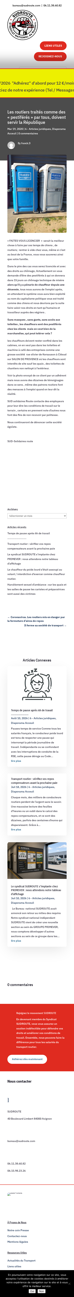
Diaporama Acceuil (22, 723)
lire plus (16, 761)
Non (41, 1291)
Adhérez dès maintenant (27, 1059)
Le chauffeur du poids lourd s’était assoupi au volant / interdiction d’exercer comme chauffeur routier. (36, 574)
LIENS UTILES (53, 45)
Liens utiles (14, 1266)
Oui (32, 1291)
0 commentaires (28, 133)
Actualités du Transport (21, 1260)
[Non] (69, 1284)
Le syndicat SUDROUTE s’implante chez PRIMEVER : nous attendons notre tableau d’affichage (32, 559)
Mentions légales (17, 1241)
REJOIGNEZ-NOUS (50, 56)
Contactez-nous (17, 1236)
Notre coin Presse (18, 1230)
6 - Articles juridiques (38, 129)
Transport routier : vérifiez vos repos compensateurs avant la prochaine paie (34, 780)
